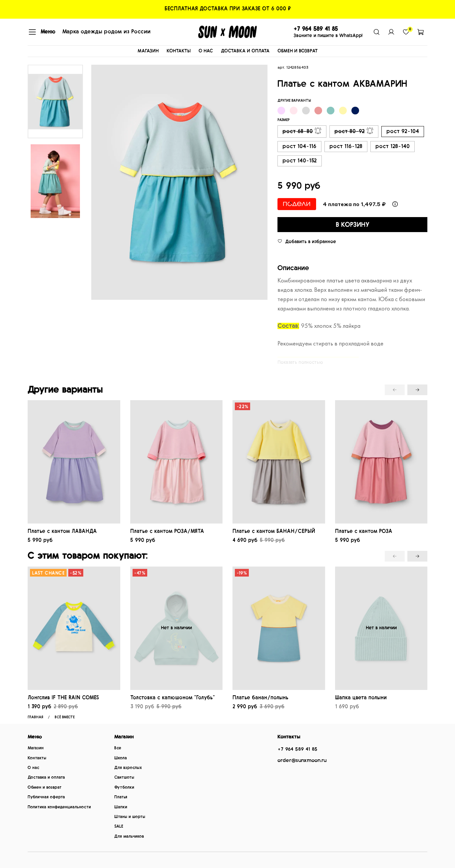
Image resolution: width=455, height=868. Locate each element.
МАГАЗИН (148, 51)
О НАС (206, 51)
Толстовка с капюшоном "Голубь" (172, 697)
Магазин (36, 748)
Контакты (37, 758)
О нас (33, 768)
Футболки (124, 787)
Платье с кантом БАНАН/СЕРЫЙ (273, 531)
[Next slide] (256, 182)
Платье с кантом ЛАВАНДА (62, 531)
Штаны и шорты (129, 817)
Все (117, 748)
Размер (283, 120)
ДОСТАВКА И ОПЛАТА (245, 51)
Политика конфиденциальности (59, 807)
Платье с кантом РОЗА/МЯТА (167, 531)
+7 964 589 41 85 (297, 749)
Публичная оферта (46, 797)
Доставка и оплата (46, 777)
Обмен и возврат (45, 787)
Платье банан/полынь (260, 697)
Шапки (120, 807)
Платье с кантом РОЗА (363, 531)
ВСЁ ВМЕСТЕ (65, 717)
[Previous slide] (103, 182)
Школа (120, 758)
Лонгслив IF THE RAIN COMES (63, 697)
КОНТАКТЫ (179, 51)
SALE (118, 826)
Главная (35, 717)
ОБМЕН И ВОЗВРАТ (297, 51)
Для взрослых (128, 768)
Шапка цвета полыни (361, 697)
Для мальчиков (129, 836)
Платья (120, 797)
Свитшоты (124, 777)
